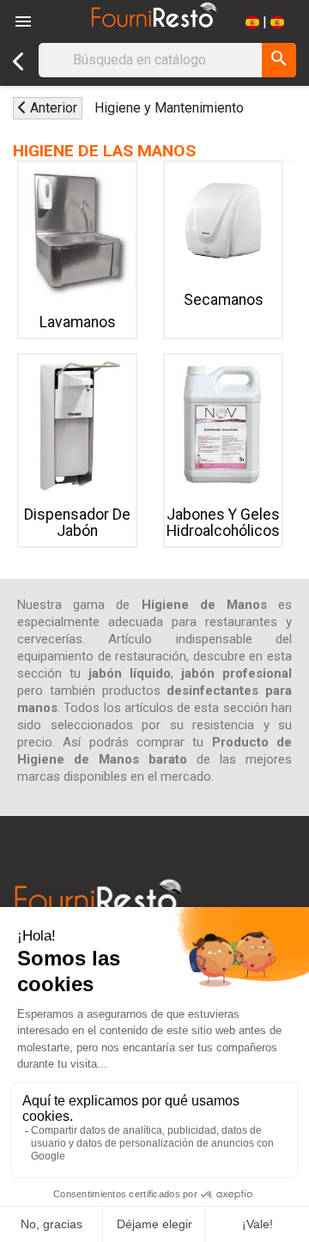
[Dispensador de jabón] (77, 424)
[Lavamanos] (77, 231)
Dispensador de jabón (77, 522)
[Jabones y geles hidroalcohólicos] (223, 424)
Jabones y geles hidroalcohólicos (223, 522)
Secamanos (224, 299)
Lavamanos (77, 322)
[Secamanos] (223, 220)
